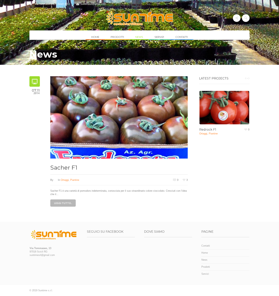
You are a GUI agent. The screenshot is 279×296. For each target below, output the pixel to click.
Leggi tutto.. (63, 203)
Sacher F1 (63, 167)
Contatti (205, 245)
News (204, 259)
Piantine (74, 180)
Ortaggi (65, 180)
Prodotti (205, 266)
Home (204, 252)
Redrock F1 (207, 129)
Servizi (205, 273)
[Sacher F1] (119, 117)
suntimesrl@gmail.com (93, 3)
